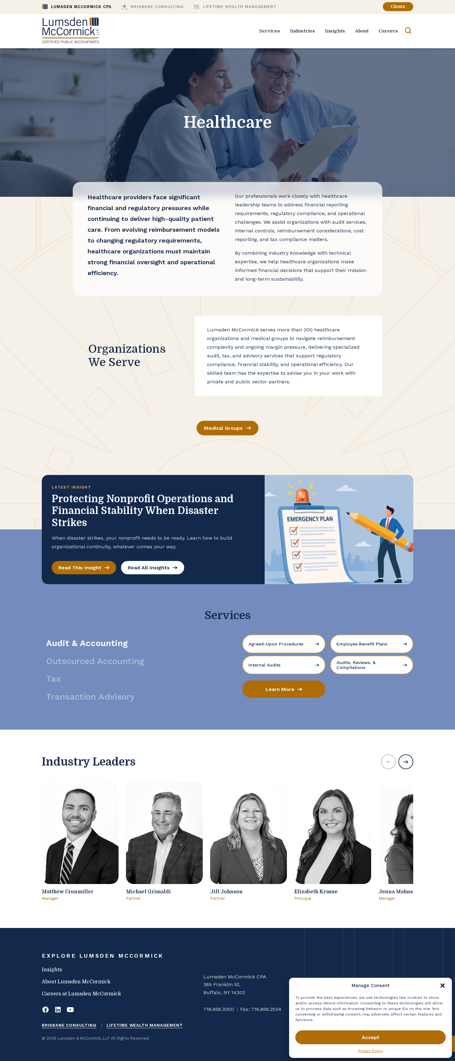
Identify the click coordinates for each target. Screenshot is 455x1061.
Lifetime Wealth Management (144, 1025)
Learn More (280, 689)
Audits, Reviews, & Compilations (355, 665)
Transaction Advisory (90, 697)
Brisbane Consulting (69, 1025)
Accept (370, 1037)
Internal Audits (264, 664)
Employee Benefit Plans (361, 643)
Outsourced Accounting (95, 661)
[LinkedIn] (58, 1010)
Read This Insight (80, 568)
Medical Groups (223, 428)
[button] (443, 985)
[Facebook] (45, 1010)
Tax (53, 679)
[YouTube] (70, 1010)
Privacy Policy (370, 1051)
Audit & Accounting (87, 643)
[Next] (405, 761)
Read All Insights (149, 568)
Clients (398, 6)
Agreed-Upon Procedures (276, 643)
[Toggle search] (408, 31)
